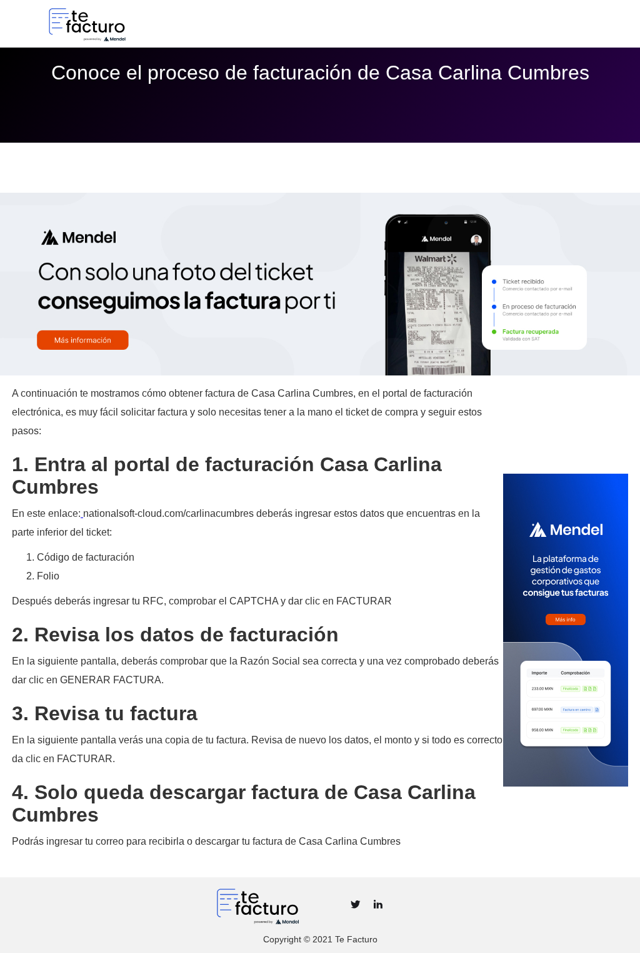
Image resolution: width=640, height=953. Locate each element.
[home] (130, 23)
